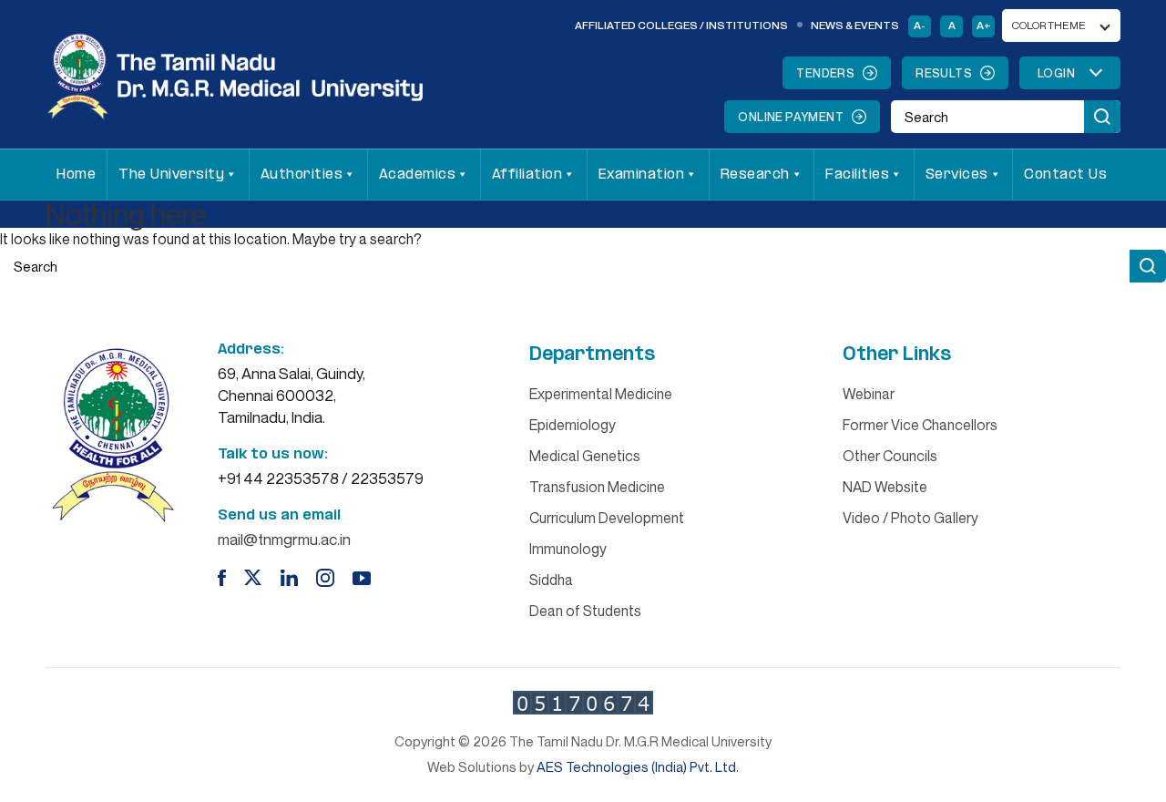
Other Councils (890, 456)
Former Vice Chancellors (920, 425)
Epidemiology (572, 425)
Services (957, 174)
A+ (984, 25)
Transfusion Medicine (597, 487)
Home (76, 174)
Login (1056, 73)
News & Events (855, 25)
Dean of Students (585, 611)
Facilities (857, 174)
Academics (417, 174)
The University (171, 174)
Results (943, 73)
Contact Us (1065, 174)
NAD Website (885, 487)
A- (920, 25)
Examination (641, 174)
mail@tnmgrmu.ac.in (284, 539)
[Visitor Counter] (583, 703)
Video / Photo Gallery (910, 518)
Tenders (825, 73)
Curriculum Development (606, 518)
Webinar (869, 394)
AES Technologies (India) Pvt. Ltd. (638, 766)
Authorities (302, 174)
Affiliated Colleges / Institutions (681, 25)
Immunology (568, 549)
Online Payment (791, 116)
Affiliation (527, 174)
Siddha (551, 580)
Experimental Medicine (600, 394)
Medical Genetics (584, 456)
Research (755, 174)
